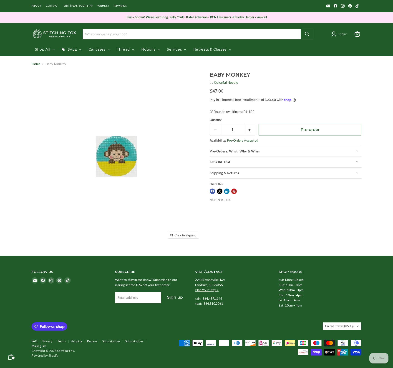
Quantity (216, 120)
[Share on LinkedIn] (226, 191)
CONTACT (52, 5)
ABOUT (36, 5)
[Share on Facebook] (212, 191)
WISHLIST (103, 5)
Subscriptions (111, 341)
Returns (92, 341)
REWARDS (120, 5)
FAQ (35, 341)
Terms (61, 341)
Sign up (175, 297)
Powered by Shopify (45, 355)
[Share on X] (219, 191)
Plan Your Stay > (207, 290)
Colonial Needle (226, 82)
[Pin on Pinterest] (234, 191)
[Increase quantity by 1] (249, 129)
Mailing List (39, 346)
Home (36, 64)
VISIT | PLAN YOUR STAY (78, 5)
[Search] (307, 34)
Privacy (47, 341)
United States (340, 326)
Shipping (76, 341)
